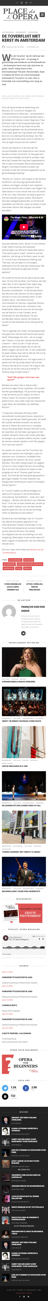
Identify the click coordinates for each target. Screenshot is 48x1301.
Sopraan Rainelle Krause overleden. (18, 681)
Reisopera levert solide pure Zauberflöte (21, 891)
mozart (18, 568)
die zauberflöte (9, 564)
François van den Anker (15, 47)
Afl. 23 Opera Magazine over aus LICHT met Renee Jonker (30, 957)
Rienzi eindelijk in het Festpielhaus (28, 1207)
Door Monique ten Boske (20, 1134)
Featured (5, 679)
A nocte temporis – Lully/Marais (16, 1033)
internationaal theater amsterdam (30, 564)
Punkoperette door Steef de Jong (17, 977)
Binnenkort (21, 32)
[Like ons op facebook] (26, 1088)
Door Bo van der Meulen (20, 1202)
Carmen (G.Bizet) (9, 1005)
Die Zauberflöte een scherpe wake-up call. (21, 805)
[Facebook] (17, 3)
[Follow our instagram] (5, 1096)
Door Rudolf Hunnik (19, 1181)
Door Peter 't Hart (18, 1189)
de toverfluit (28, 560)
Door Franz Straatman (19, 1223)
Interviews (33, 32)
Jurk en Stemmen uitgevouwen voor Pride (29, 1151)
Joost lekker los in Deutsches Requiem (25, 1162)
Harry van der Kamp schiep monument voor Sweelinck (24, 1140)
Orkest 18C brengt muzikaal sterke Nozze (21, 721)
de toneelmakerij (15, 560)
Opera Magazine (7, 957)
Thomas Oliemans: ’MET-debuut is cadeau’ (21, 852)
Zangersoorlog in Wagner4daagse (28, 1186)
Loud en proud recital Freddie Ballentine (25, 1197)
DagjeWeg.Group (24, 1293)
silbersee (27, 568)
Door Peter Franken (18, 1210)
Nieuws (23, 679)
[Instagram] (21, 3)
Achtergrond (8, 32)
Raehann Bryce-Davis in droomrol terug (27, 1232)
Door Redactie (16, 1123)
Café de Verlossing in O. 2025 (15, 766)
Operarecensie (28, 718)
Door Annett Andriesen (20, 1237)
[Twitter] (26, 3)
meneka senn (8, 568)
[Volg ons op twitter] (5, 1088)
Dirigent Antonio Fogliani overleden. (24, 1118)
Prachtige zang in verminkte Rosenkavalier (25, 1218)
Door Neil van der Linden (20, 1156)
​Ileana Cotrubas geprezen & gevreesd (25, 1129)
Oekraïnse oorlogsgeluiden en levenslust (26, 1176)
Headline (14, 679)
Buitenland (18, 846)
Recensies (40, 718)
